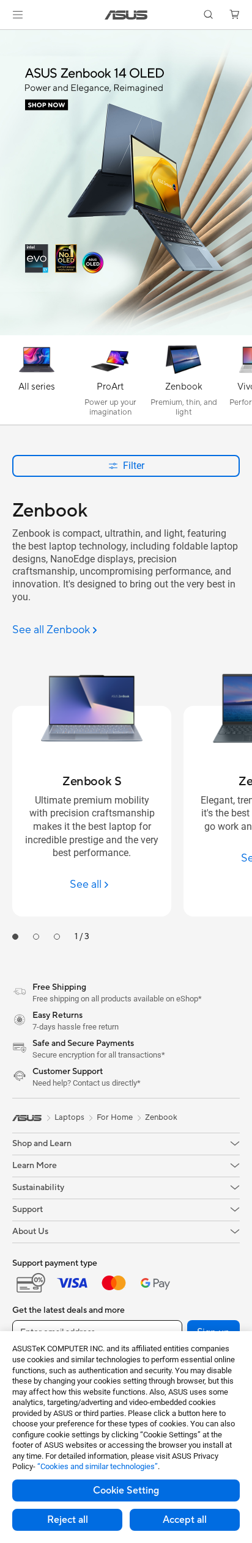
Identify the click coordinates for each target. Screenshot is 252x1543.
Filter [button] (133, 465)
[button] (17, 14)
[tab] (15, 937)
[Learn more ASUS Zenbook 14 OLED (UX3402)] (126, 332)
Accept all (185, 1520)
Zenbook (161, 1117)
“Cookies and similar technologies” (97, 1466)
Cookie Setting (126, 1490)
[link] (126, 15)
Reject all (67, 1520)
